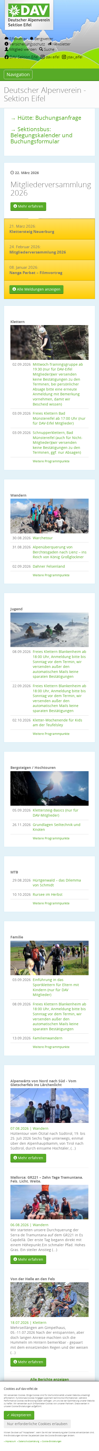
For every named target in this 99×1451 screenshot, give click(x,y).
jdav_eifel (74, 56)
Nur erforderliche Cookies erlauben (37, 1423)
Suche (48, 49)
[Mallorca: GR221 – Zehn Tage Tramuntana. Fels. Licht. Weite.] (49, 1201)
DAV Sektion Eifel (23, 56)
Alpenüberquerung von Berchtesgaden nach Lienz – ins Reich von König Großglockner (60, 552)
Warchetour (43, 537)
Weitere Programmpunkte (51, 461)
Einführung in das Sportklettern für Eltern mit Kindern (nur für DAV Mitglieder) (56, 987)
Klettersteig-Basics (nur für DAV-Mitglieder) (55, 813)
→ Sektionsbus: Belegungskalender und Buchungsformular (41, 135)
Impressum (10, 1441)
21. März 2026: (31, 229)
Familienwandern (47, 1038)
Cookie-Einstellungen (51, 1441)
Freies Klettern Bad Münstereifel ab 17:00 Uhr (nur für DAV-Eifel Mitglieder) (59, 418)
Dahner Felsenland (49, 566)
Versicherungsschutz (26, 43)
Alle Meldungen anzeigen (38, 289)
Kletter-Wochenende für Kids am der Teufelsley (57, 723)
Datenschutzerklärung (29, 1441)
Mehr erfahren (30, 206)
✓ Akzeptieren (19, 1414)
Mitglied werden (22, 49)
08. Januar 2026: (35, 270)
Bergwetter (43, 38)
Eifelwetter (17, 38)
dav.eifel (52, 56)
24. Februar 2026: (37, 249)
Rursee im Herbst (47, 894)
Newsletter (61, 43)
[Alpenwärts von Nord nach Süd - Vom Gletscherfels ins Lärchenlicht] (49, 1105)
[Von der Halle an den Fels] (49, 1299)
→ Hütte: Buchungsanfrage (45, 117)
